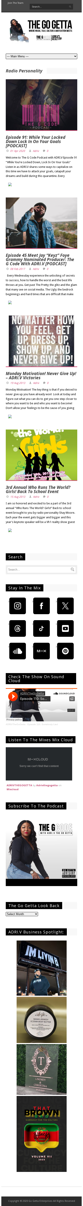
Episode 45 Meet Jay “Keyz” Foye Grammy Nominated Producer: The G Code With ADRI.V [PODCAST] (40, 259)
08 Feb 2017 (17, 269)
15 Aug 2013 (17, 496)
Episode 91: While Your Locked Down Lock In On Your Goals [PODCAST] (35, 141)
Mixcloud (13, 789)
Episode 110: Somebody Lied (42, 724)
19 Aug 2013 (17, 383)
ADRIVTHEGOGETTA (19, 785)
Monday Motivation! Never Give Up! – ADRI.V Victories (41, 376)
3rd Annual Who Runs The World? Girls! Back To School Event (38, 489)
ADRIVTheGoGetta (15, 724)
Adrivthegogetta (47, 785)
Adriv (36, 151)
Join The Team (15, 3)
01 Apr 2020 (17, 151)
